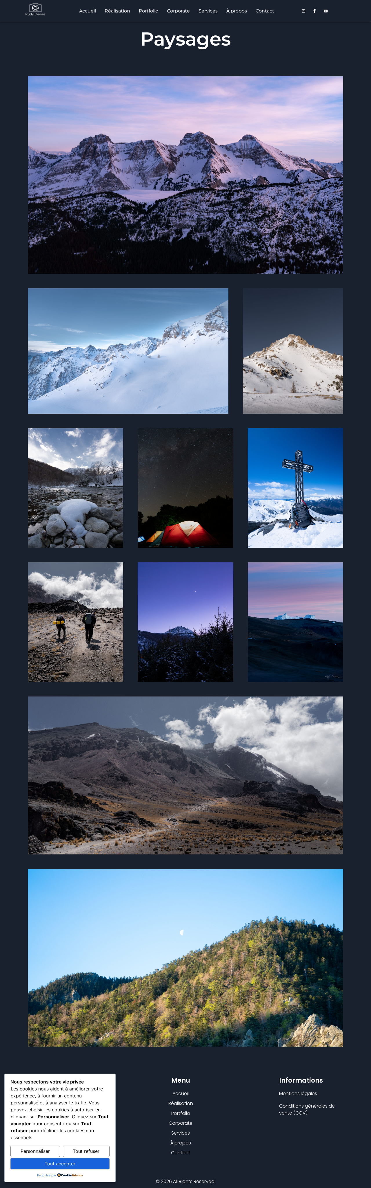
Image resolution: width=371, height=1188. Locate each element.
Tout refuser (86, 1151)
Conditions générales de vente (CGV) (307, 1109)
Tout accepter (60, 1164)
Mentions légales (298, 1093)
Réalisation (117, 11)
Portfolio (148, 11)
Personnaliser (35, 1151)
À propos (236, 11)
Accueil (87, 11)
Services (208, 11)
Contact (265, 11)
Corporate (178, 11)
